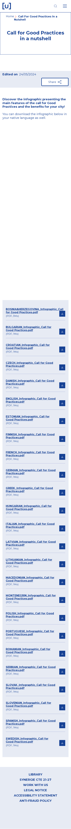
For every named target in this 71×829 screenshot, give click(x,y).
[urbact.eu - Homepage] (6, 6)
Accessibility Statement (35, 795)
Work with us (35, 785)
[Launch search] (55, 6)
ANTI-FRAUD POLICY (35, 801)
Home (10, 16)
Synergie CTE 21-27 (35, 780)
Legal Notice (35, 790)
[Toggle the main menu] (65, 6)
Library (35, 774)
